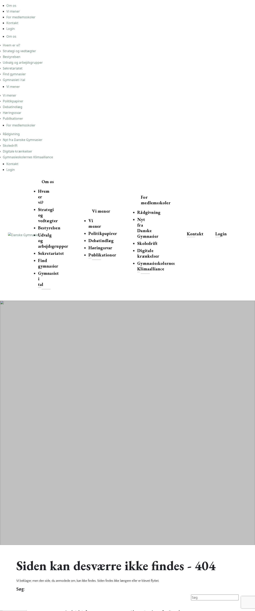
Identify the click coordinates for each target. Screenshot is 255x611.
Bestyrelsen (11, 57)
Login (10, 28)
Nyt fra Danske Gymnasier (22, 140)
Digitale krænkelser (17, 151)
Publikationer (13, 118)
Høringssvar (12, 112)
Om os (11, 5)
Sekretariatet (13, 68)
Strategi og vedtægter (19, 51)
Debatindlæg (12, 107)
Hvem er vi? (11, 45)
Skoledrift (10, 145)
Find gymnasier (14, 74)
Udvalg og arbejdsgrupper (23, 62)
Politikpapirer (13, 101)
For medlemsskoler (20, 17)
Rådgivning (11, 134)
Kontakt (12, 23)
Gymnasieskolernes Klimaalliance (28, 157)
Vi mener (13, 11)
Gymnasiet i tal (14, 80)
